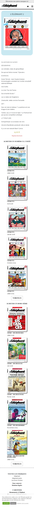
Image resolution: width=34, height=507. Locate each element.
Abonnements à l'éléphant (17, 492)
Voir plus (17, 298)
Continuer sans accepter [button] (22, 503)
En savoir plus (5, 500)
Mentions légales (17, 485)
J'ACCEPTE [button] (6, 503)
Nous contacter (17, 483)
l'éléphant (17, 476)
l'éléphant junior (17, 478)
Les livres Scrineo (17, 480)
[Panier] (27, 6)
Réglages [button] (13, 503)
